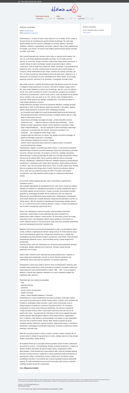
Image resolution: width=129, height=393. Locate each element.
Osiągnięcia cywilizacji (31, 33)
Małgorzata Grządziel (31, 368)
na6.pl (27, 388)
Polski (22, 1)
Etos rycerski (87, 32)
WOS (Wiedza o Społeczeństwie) (50, 388)
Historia (26, 1)
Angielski (39, 1)
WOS (35, 1)
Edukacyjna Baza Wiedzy (24, 386)
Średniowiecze (29, 31)
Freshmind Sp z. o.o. (34, 384)
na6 (19, 1)
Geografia (31, 1)
